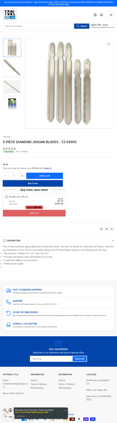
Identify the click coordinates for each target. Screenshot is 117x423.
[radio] (34, 200)
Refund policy (37, 388)
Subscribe (79, 358)
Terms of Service (39, 384)
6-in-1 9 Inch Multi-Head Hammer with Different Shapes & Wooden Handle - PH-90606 (33, 412)
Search (83, 26)
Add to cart (34, 213)
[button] (9, 148)
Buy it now (33, 183)
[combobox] (46, 26)
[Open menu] (111, 15)
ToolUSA (6, 137)
